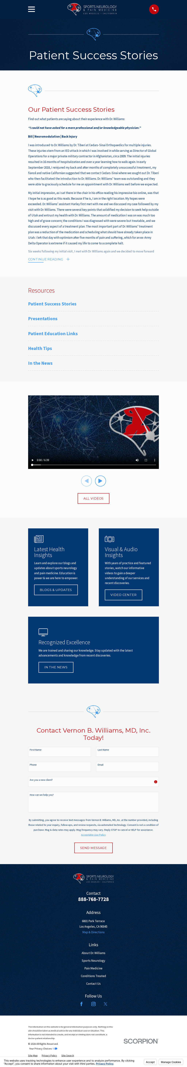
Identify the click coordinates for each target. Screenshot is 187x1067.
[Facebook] (81, 1004)
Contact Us (93, 984)
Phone (33, 764)
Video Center (123, 595)
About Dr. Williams (93, 953)
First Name (35, 749)
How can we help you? (42, 794)
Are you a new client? (41, 779)
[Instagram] (93, 1004)
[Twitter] (105, 1004)
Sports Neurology (93, 961)
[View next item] (100, 480)
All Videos (93, 498)
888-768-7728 (93, 899)
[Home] (92, 9)
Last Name (103, 749)
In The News (56, 667)
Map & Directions (93, 932)
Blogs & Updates (56, 590)
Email (100, 764)
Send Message (93, 848)
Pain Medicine (93, 968)
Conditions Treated (93, 976)
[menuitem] (93, 305)
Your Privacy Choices (40, 1048)
